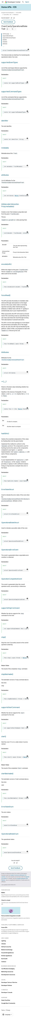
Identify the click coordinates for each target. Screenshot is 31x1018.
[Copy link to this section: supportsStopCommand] (21, 608)
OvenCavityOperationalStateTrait (13, 360)
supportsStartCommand (10, 707)
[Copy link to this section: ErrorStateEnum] (15, 807)
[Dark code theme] (28, 49)
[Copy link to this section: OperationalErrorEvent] (20, 550)
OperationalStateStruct (10, 523)
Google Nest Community (8, 1003)
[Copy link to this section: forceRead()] (12, 295)
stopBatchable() (7, 674)
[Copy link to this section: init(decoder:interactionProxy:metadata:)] (15, 207)
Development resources (8, 974)
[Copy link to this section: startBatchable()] (15, 774)
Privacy (8, 1010)
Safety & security (6, 946)
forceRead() (5, 295)
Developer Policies (6, 985)
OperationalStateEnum (9, 834)
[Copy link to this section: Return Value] (10, 666)
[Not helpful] (14, 18)
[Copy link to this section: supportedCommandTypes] (23, 92)
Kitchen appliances (6, 955)
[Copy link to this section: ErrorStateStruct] (15, 490)
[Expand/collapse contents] (10, 34)
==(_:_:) (3, 381)
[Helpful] (11, 18)
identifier (4, 121)
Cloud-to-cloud (5, 900)
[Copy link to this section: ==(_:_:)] (8, 382)
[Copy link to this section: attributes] (10, 175)
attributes (5, 175)
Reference (15, 14)
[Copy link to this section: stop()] (7, 637)
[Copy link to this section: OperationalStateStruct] (20, 523)
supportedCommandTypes (11, 92)
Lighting (3, 941)
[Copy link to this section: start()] (7, 737)
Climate (3, 943)
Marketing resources (7, 971)
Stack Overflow (5, 1000)
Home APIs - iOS (8, 7)
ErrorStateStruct (7, 489)
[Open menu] (2, 2)
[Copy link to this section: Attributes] (10, 352)
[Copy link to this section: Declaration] (10, 75)
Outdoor (3, 961)
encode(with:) (6, 264)
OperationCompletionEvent (11, 579)
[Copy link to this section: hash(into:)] (10, 434)
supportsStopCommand (10, 608)
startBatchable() (7, 774)
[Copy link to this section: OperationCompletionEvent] (23, 579)
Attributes (5, 352)
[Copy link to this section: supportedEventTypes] (19, 63)
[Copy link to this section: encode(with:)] (13, 264)
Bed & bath (4, 958)
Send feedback (8, 22)
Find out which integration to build (10, 915)
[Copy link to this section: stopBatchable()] (14, 674)
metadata (5, 148)
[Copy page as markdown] (12, 29)
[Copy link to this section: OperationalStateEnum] (20, 834)
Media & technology (6, 949)
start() (3, 737)
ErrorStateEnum (7, 807)
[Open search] (23, 2)
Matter (17, 195)
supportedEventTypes (9, 62)
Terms (3, 1010)
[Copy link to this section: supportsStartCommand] (21, 708)
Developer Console (6, 992)
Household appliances (7, 952)
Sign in (27, 2)
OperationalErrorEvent (9, 550)
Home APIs (18, 12)
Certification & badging (7, 968)
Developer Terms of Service (9, 982)
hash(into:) (5, 434)
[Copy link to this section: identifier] (9, 121)
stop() (3, 637)
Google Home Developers (7, 12)
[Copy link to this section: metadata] (10, 148)
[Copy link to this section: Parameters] (10, 241)
